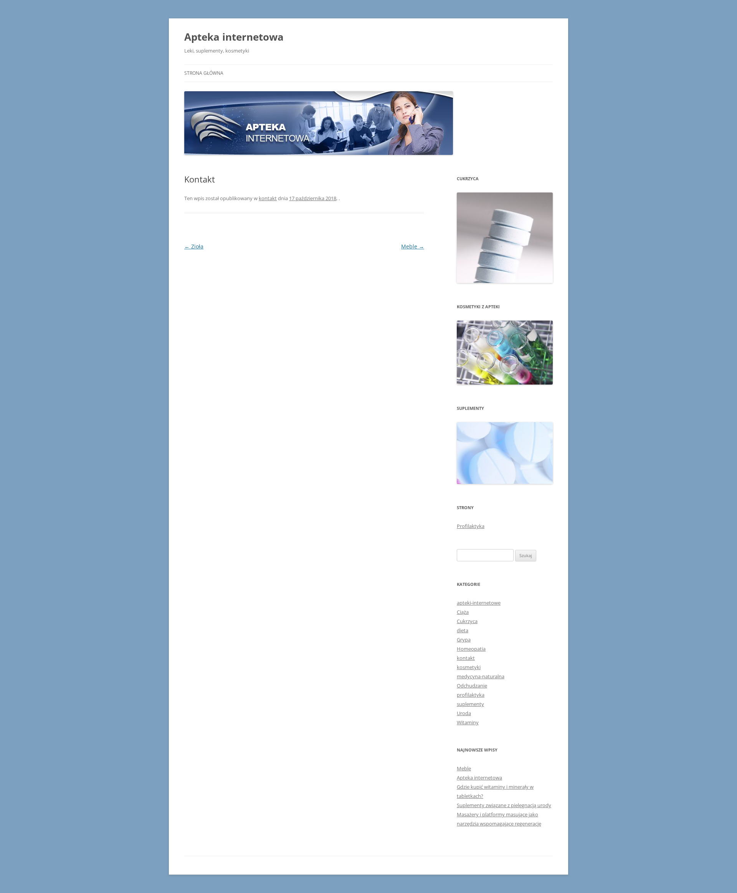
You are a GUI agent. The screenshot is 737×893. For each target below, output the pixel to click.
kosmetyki (469, 667)
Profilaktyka (470, 526)
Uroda (464, 713)
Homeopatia (471, 648)
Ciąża (463, 611)
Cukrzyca (467, 621)
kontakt (268, 198)
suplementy (470, 704)
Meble (412, 246)
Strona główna (203, 73)
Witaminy (468, 722)
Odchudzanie (472, 685)
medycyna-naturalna (480, 676)
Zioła (193, 246)
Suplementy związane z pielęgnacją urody (504, 805)
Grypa (464, 639)
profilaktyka (470, 694)
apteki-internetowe (479, 602)
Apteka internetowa (234, 37)
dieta (462, 630)
